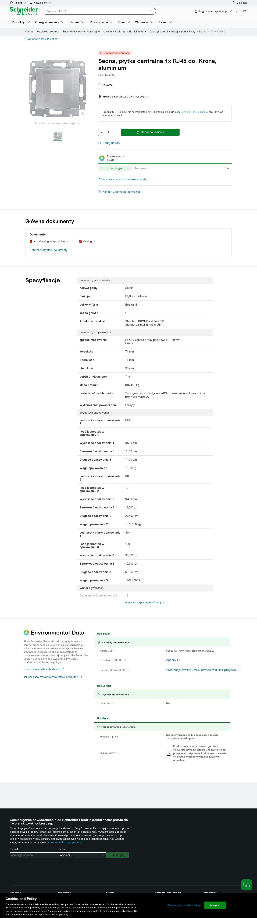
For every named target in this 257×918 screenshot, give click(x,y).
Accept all (215, 905)
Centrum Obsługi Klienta (194, 112)
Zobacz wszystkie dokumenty (48, 250)
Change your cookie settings (184, 905)
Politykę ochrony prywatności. (67, 842)
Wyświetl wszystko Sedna (42, 39)
